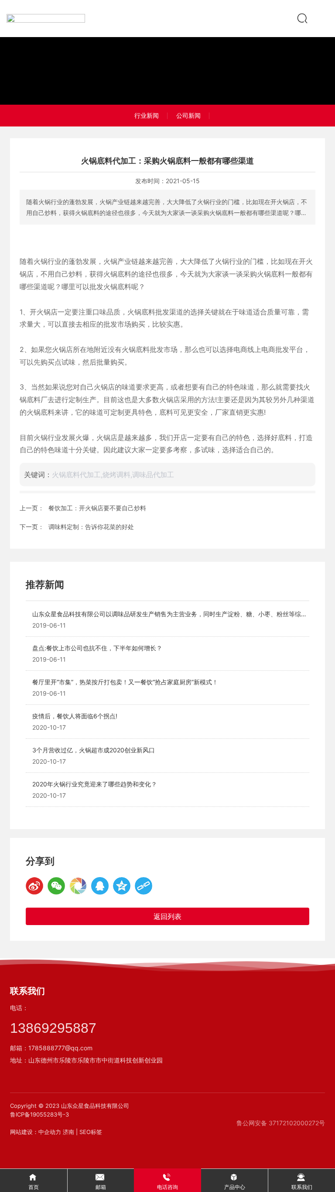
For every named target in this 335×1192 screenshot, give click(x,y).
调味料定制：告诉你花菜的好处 (91, 526)
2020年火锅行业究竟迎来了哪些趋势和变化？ (94, 784)
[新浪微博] (34, 886)
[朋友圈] (78, 886)
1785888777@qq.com (60, 1048)
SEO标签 (90, 1131)
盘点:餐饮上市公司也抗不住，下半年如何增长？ (97, 648)
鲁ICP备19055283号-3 (39, 1114)
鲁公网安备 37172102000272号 (280, 1123)
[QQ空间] (121, 886)
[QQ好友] (100, 886)
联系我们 (27, 991)
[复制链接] (143, 886)
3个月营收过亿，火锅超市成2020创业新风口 (93, 750)
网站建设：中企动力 (35, 1131)
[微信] (56, 886)
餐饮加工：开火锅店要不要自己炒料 (97, 508)
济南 (68, 1131)
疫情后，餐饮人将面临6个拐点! (74, 716)
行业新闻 (146, 115)
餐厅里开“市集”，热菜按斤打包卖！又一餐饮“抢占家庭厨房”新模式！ (125, 682)
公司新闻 (188, 115)
